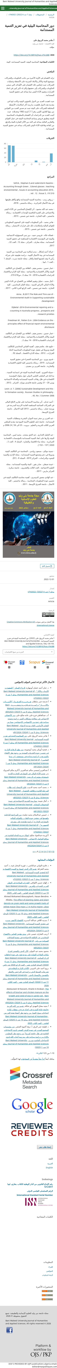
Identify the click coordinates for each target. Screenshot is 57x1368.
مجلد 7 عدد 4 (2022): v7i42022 (20, 14)
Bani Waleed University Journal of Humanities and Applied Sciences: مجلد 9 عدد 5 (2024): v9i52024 (26, 927)
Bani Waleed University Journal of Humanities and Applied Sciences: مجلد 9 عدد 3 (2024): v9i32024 (26, 780)
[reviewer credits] (32, 1135)
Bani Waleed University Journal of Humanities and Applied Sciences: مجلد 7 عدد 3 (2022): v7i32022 (26, 694)
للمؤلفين (49, 1271)
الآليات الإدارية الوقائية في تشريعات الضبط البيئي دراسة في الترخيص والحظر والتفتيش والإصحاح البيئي (28, 971)
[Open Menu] (3, 8)
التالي (40, 1053)
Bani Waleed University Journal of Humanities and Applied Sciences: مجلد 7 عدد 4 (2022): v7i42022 (26, 742)
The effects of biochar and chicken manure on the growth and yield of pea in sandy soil (27, 992)
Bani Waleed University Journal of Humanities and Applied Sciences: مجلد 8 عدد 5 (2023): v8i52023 (27, 708)
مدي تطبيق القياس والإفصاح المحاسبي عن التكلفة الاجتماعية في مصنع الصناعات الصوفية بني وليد (26, 937)
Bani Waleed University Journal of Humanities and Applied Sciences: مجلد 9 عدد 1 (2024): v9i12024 (28, 729)
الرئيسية (51, 14)
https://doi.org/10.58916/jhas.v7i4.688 (31, 55)
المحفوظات (40, 14)
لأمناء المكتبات (47, 1275)
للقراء (50, 1267)
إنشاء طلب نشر (45, 1147)
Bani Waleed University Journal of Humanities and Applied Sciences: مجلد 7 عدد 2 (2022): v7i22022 (28, 876)
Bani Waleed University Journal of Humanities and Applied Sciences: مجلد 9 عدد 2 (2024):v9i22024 (26, 842)
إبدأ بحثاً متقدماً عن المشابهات (33, 1059)
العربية (50, 1163)
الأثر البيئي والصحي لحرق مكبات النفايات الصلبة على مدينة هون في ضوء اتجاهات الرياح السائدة (26, 954)
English (49, 1167)
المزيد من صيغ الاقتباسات (14, 652)
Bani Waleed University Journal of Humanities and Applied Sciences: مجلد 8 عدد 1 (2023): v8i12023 (26, 808)
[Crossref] (31, 1088)
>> (34, 851)
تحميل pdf (46, 566)
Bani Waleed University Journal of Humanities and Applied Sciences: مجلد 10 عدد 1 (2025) (26, 1044)
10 (53, 851)
